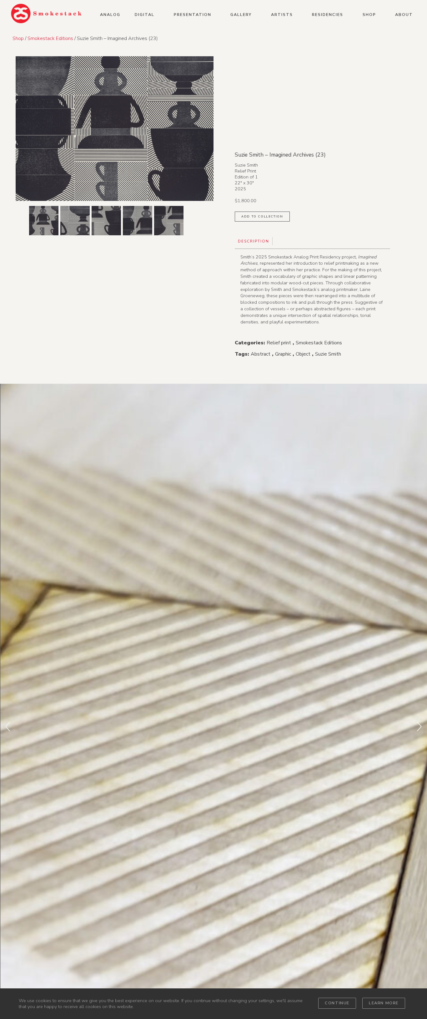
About (404, 14)
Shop (369, 14)
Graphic (283, 354)
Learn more (384, 1003)
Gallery (241, 14)
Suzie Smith (328, 354)
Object (303, 354)
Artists (282, 14)
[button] (115, 51)
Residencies (327, 14)
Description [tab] (253, 241)
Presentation (192, 14)
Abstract (260, 354)
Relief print (279, 342)
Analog (110, 14)
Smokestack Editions (50, 38)
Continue (337, 1003)
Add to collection (262, 216)
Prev (8, 726)
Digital (144, 14)
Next (419, 726)
